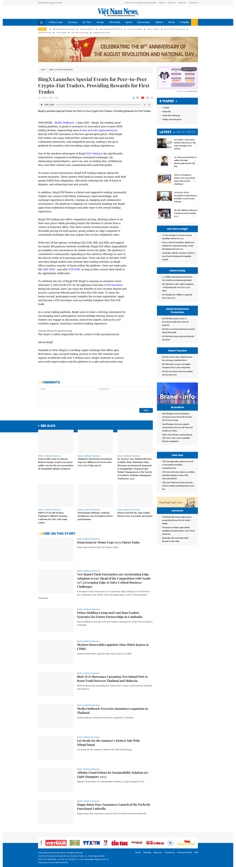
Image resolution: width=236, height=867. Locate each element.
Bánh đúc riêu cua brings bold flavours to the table (175, 539)
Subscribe (166, 111)
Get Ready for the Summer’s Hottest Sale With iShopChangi (108, 742)
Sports (129, 22)
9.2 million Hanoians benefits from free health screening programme (177, 278)
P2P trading (93, 153)
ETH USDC (75, 269)
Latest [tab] (166, 132)
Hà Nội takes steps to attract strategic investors (178, 338)
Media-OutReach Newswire (61, 69)
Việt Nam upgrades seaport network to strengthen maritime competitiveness (177, 464)
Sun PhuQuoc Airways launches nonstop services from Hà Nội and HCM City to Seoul (177, 416)
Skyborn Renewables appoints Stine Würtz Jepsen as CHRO (113, 646)
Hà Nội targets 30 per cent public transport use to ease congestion (176, 366)
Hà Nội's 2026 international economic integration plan (178, 331)
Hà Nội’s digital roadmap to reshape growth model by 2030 (186, 213)
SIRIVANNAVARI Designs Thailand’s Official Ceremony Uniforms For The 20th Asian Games (53, 517)
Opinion (159, 22)
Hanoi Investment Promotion (111, 29)
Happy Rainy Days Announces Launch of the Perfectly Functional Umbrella (113, 806)
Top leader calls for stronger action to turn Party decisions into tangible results (178, 256)
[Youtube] (142, 98)
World (171, 22)
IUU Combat (62, 32)
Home (43, 69)
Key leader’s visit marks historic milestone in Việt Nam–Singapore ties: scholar (185, 144)
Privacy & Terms (184, 852)
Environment (144, 22)
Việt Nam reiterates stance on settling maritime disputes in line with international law (178, 475)
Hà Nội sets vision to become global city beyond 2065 (177, 373)
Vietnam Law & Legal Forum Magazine (140, 3)
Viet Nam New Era (87, 29)
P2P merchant (114, 285)
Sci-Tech (86, 22)
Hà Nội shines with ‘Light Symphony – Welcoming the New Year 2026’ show (178, 287)
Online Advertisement (172, 119)
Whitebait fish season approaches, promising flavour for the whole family (177, 520)
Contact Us (193, 3)
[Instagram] (147, 98)
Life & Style (114, 22)
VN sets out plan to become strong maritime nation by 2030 (177, 237)
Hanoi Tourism (153, 29)
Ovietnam (171, 3)
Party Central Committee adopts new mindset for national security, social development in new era (178, 245)
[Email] (152, 98)
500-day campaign (80, 32)
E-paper (167, 101)
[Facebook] (133, 98)
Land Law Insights (134, 29)
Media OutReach (64, 122)
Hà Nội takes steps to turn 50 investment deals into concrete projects (175, 321)
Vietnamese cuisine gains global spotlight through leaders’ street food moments (178, 530)
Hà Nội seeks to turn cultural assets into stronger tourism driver (177, 358)
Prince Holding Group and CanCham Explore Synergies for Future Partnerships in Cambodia (109, 615)
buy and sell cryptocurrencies (100, 130)
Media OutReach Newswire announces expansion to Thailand (112, 710)
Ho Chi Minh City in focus (174, 29)
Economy (72, 22)
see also (48, 426)
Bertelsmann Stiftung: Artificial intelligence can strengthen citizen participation (95, 516)
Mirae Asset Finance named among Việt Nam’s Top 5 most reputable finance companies (177, 437)
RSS (196, 852)
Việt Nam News (118, 12)
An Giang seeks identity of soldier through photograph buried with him (185, 162)
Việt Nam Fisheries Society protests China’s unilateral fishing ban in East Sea (178, 485)
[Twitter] (137, 98)
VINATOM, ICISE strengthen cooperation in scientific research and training (185, 197)
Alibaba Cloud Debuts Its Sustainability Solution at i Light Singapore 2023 (112, 774)
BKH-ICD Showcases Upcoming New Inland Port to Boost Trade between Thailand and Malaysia (112, 678)
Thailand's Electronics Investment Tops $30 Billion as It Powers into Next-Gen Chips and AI (95, 462)
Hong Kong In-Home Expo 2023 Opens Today (108, 542)
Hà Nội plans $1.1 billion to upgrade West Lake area (177, 296)
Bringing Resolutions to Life (64, 29)
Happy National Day (101, 32)
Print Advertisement (171, 115)
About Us (182, 3)
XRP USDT (49, 269)
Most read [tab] (186, 132)
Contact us (169, 852)
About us (158, 852)
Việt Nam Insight (45, 32)
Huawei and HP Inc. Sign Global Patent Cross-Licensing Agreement (134, 514)
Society (100, 22)
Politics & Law (55, 22)
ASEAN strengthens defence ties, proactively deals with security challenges (184, 179)
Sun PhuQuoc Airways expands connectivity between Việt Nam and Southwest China (177, 427)
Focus (42, 29)
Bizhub (162, 3)
